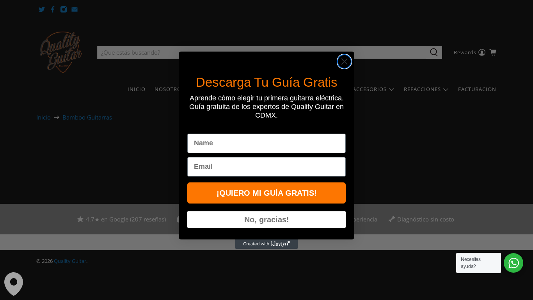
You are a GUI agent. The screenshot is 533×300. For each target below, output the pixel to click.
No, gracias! (266, 219)
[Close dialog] (344, 61)
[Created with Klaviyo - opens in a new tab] (266, 244)
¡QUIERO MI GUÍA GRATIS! (267, 193)
